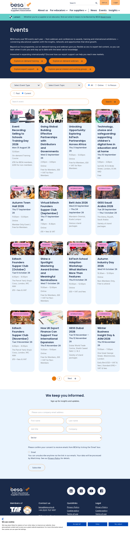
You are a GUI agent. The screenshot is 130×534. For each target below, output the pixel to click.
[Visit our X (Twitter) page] (81, 491)
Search (109, 102)
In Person (112, 85)
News (94, 10)
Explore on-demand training (26, 61)
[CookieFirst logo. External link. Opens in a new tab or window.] (3, 519)
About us (43, 10)
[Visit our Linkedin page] (71, 491)
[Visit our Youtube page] (91, 491)
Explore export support (24, 69)
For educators (57, 10)
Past (18, 93)
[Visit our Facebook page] (102, 491)
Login (115, 2)
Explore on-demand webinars (66, 61)
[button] (67, 10)
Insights (113, 10)
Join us (104, 2)
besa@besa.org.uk (46, 507)
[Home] (21, 7)
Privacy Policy (54, 458)
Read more (106, 17)
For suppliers (77, 10)
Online (100, 85)
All (92, 85)
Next (70, 378)
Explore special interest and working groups (67, 69)
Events (103, 10)
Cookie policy (73, 510)
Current (28, 93)
